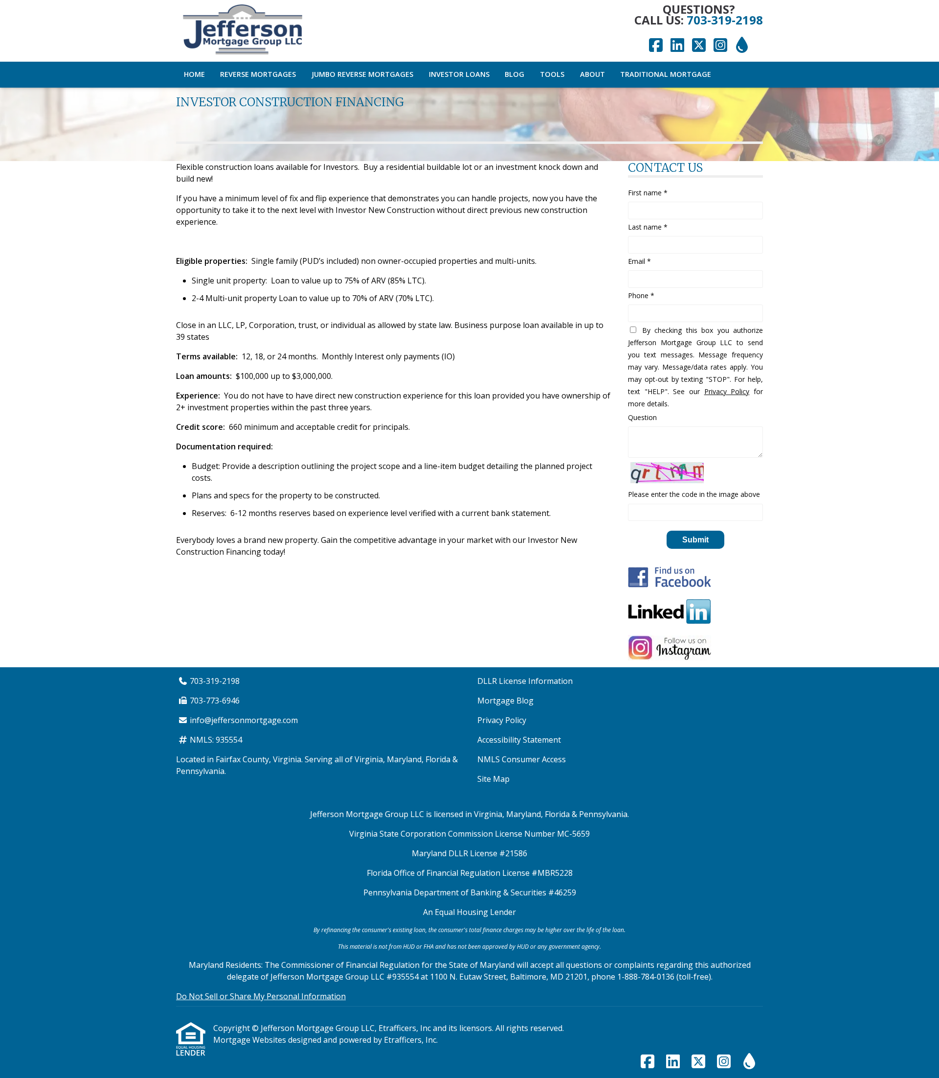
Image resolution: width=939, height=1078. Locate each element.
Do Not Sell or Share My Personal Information (261, 996)
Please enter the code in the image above (694, 494)
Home (194, 74)
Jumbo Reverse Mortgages (362, 74)
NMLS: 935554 (216, 739)
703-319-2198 (725, 20)
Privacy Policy (727, 391)
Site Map (493, 778)
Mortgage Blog (505, 700)
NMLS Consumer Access (521, 759)
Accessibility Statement (519, 739)
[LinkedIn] (677, 45)
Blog (514, 74)
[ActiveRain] (742, 45)
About (592, 74)
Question (642, 417)
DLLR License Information (525, 681)
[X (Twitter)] (699, 45)
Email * (639, 261)
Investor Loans (459, 74)
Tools (552, 74)
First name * (648, 192)
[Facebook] (656, 45)
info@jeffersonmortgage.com (244, 720)
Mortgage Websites (250, 1039)
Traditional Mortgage (665, 74)
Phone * (641, 295)
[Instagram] (720, 45)
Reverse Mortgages (258, 74)
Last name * (648, 227)
